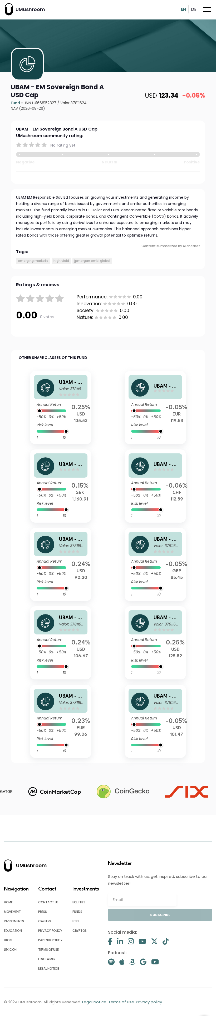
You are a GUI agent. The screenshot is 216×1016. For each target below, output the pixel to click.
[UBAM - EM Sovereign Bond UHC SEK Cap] (60, 486)
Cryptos (79, 930)
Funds (77, 911)
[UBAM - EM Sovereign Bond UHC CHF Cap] (155, 486)
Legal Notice (48, 968)
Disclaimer (46, 959)
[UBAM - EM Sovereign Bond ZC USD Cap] (60, 642)
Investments (14, 921)
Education (13, 930)
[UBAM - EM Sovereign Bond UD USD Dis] (60, 564)
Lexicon (10, 949)
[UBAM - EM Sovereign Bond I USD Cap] (60, 407)
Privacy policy (50, 930)
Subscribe (160, 914)
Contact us (48, 902)
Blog (8, 940)
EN (183, 9)
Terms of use (48, 949)
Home (8, 902)
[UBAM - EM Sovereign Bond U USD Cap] (155, 642)
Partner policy (50, 940)
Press (42, 911)
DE (194, 9)
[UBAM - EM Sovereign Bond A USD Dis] (155, 721)
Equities (78, 902)
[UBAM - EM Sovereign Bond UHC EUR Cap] (155, 407)
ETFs (75, 921)
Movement (12, 911)
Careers (44, 921)
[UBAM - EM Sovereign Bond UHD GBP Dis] (155, 564)
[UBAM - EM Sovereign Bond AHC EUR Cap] (60, 721)
